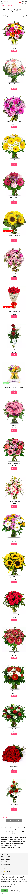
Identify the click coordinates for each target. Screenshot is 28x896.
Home (2, 5)
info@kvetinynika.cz (7, 868)
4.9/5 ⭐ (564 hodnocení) (7, 871)
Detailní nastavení (14, 890)
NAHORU (4, 817)
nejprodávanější (10, 16)
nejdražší (24, 16)
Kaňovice (9, 5)
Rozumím (4, 890)
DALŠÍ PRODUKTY (14, 820)
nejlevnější (18, 16)
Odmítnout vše (5, 894)
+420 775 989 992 (6, 865)
